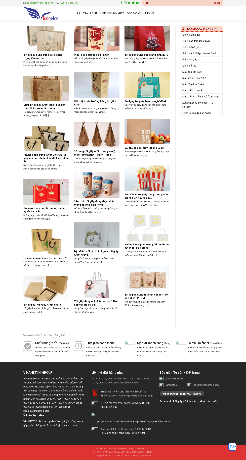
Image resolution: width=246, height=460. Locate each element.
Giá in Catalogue (191, 34)
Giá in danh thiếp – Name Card (199, 53)
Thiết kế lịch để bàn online (196, 112)
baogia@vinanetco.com (36, 410)
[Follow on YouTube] (137, 3)
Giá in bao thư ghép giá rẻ (196, 40)
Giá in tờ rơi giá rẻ (192, 47)
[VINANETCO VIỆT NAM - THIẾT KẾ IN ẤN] (47, 13)
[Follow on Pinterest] (133, 3)
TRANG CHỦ (90, 13)
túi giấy (27, 382)
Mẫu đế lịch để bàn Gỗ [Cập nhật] (200, 96)
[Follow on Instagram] (125, 3)
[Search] (78, 13)
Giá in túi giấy (189, 59)
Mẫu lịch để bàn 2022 (194, 78)
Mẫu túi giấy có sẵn (193, 84)
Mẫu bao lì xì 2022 (192, 71)
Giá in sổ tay (189, 65)
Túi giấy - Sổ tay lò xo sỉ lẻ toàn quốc (195, 401)
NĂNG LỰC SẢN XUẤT (112, 13)
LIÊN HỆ (149, 13)
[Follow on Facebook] (121, 3)
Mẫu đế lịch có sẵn (192, 90)
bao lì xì (33, 386)
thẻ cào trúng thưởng (44, 382)
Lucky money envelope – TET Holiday (198, 104)
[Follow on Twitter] (129, 3)
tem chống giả (65, 382)
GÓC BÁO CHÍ (134, 13)
